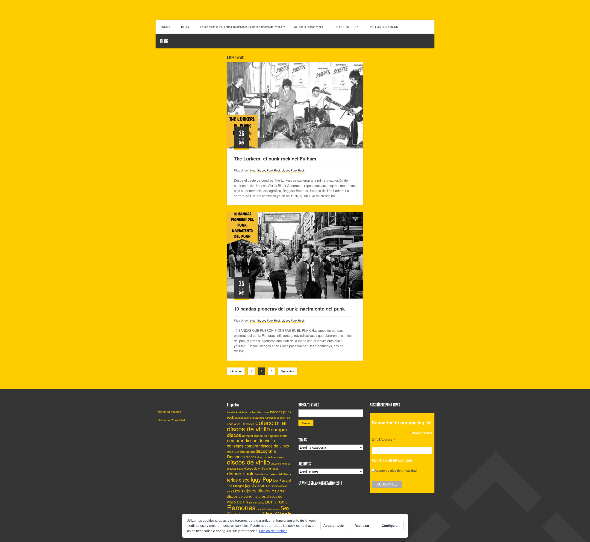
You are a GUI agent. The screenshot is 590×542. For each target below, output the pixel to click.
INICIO (165, 27)
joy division (255, 485)
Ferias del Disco (280, 474)
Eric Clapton (261, 474)
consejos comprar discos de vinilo (258, 446)
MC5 (236, 491)
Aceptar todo (333, 525)
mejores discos (256, 490)
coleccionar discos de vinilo (257, 425)
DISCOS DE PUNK (346, 27)
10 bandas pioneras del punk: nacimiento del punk (289, 308)
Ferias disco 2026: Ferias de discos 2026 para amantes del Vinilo (241, 27)
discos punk (240, 473)
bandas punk (260, 412)
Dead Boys (233, 451)
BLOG (185, 27)
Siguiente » (288, 371)
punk (242, 501)
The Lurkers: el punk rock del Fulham (275, 158)
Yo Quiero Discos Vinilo (308, 27)
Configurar (390, 525)
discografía (247, 451)
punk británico (256, 502)
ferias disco (238, 480)
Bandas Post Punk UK (239, 412)
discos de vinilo (248, 461)
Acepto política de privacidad (396, 470)
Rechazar (362, 525)
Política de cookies (168, 411)
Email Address (383, 440)
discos (251, 456)
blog (253, 170)
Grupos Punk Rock (268, 170)
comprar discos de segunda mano (264, 435)
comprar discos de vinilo (251, 440)
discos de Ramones (270, 457)
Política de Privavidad (170, 420)
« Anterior (236, 371)
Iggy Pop (261, 479)
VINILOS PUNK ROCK (384, 27)
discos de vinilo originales (261, 468)
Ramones (241, 507)
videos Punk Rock (293, 170)
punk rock (276, 501)
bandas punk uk (243, 417)
